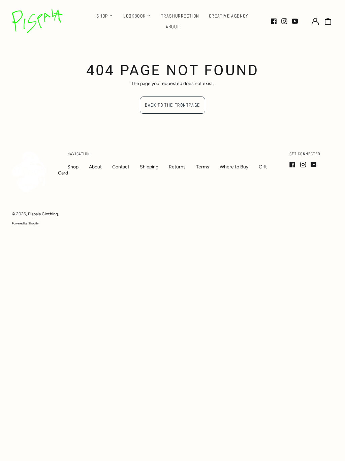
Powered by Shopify (25, 223)
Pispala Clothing (43, 213)
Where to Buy (234, 167)
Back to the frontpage (172, 105)
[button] (328, 21)
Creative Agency (229, 16)
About (173, 27)
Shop (73, 167)
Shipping (149, 167)
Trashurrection (180, 16)
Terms (202, 167)
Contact (120, 167)
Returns (177, 167)
